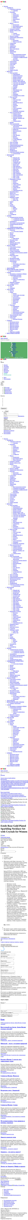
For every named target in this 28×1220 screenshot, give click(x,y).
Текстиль (12, 305)
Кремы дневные (17, 77)
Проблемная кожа (17, 75)
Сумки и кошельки (15, 251)
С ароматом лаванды (18, 220)
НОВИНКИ (13, 788)
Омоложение (16, 74)
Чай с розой (16, 177)
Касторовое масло (18, 26)
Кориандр (15, 183)
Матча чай (16, 165)
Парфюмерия (13, 150)
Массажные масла (18, 102)
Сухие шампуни (17, 139)
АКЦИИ (8, 788)
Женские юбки (14, 329)
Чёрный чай (16, 157)
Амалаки (15, 10)
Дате (2, 938)
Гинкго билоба (14, 70)
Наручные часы (14, 255)
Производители (8, 1206)
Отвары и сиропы (14, 29)
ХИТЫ (19, 788)
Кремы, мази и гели (15, 30)
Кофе (14, 207)
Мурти (12, 232)
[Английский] (8, 389)
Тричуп (15, 140)
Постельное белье (17, 313)
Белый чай (16, 160)
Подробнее (3, 1039)
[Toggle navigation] (1, 361)
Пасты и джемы (14, 36)
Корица (15, 189)
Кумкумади (16, 24)
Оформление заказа (9, 1201)
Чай (11, 156)
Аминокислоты (17, 276)
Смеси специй (17, 184)
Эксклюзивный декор (15, 315)
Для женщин (13, 63)
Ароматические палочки (16, 217)
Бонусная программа (9, 1203)
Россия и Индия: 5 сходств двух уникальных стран (11, 1060)
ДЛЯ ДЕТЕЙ (10, 285)
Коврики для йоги (15, 282)
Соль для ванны (17, 108)
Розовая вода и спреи (18, 95)
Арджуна (12, 67)
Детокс (12, 53)
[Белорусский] (8, 393)
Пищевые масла (14, 191)
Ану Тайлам (16, 34)
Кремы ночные (17, 78)
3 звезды (11, 942)
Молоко (15, 208)
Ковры (15, 293)
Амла (14, 13)
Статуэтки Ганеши (18, 231)
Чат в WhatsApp (5, 1181)
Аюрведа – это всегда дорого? (11, 1152)
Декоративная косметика (16, 145)
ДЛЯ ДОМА (10, 289)
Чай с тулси (16, 176)
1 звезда (21, 942)
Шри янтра (16, 238)
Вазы (14, 303)
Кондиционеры (17, 131)
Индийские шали (14, 258)
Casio (14, 256)
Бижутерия (13, 248)
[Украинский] (8, 391)
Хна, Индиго (16, 135)
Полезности (12, 938)
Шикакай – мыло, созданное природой (14, 1043)
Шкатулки (16, 300)
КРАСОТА (10, 71)
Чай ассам (15, 169)
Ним (14, 20)
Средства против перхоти (20, 128)
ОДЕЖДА (9, 320)
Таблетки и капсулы (15, 9)
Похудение (16, 60)
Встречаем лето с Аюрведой (10, 1090)
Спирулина (13, 43)
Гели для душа (17, 99)
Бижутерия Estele (14, 249)
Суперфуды (13, 214)
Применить (3, 408)
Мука (11, 213)
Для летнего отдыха (15, 247)
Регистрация (7, 379)
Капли (11, 31)
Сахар (11, 204)
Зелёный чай (16, 159)
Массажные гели (17, 89)
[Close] (9, 1210)
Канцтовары (13, 261)
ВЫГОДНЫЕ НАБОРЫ (13, 333)
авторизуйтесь (4, 847)
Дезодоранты (13, 148)
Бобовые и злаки (14, 197)
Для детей (12, 64)
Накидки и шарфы (15, 331)
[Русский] (6, 387)
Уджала (15, 33)
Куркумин (16, 40)
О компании (7, 1193)
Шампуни (15, 129)
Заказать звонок (5, 1184)
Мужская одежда (14, 322)
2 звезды (16, 942)
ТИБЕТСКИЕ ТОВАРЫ (12, 783)
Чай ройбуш (16, 172)
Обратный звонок (5, 837)
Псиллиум (16, 16)
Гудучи (12, 65)
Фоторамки (16, 299)
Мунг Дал (15, 200)
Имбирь (15, 17)
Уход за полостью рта (15, 112)
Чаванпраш (13, 51)
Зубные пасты (17, 114)
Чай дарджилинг (17, 167)
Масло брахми (17, 27)
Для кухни (13, 317)
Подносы (15, 302)
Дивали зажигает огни (8, 1137)
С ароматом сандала (18, 218)
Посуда (12, 290)
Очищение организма (19, 56)
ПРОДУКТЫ (10, 155)
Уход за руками (14, 142)
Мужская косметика (15, 146)
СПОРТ (9, 272)
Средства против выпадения (17, 126)
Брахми (12, 50)
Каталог (6, 6)
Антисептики (16, 153)
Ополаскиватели (17, 116)
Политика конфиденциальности (12, 1195)
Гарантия (6, 1192)
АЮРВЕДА (10, 7)
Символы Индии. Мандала (10, 1076)
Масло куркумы (17, 41)
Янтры (12, 237)
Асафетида (16, 22)
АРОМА (9, 215)
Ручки (14, 262)
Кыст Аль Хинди (14, 48)
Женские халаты (14, 324)
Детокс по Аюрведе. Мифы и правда (13, 1166)
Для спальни (13, 316)
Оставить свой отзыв (6, 945)
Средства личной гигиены (17, 152)
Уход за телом (13, 97)
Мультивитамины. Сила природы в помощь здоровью (13, 1122)
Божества (12, 230)
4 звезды (7, 942)
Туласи (12, 68)
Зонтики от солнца (15, 259)
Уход (11, 286)
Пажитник (16, 14)
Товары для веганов (15, 271)
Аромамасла (13, 221)
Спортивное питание (15, 275)
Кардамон (15, 186)
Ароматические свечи (16, 227)
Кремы (15, 104)
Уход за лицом (14, 73)
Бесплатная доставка (4, 780)
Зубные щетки (17, 121)
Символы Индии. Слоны (9, 1105)
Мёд (11, 203)
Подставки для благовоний (17, 223)
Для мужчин (13, 61)
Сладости (12, 196)
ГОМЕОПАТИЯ (13, 782)
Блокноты (15, 266)
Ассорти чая (16, 163)
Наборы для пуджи (15, 242)
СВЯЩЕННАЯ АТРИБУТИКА (15, 228)
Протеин (15, 278)
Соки (14, 210)
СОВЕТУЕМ (24, 788)
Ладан (11, 225)
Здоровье (12, 288)
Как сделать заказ (8, 1189)
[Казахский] (7, 390)
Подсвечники (16, 298)
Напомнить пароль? (9, 430)
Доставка (6, 1190)
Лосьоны (15, 105)
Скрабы (15, 87)
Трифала (12, 44)
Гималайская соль (17, 190)
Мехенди (12, 149)
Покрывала (16, 306)
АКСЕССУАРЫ (11, 245)
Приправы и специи (15, 179)
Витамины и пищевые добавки (18, 273)
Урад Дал (15, 198)
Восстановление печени (19, 54)
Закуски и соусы (14, 194)
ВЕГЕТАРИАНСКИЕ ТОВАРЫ (15, 269)
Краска (15, 136)
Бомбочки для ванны (18, 111)
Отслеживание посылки (10, 1200)
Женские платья (14, 323)
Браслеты (12, 241)
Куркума (12, 39)
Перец (14, 181)
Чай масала (16, 170)
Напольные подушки (18, 312)
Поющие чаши (14, 240)
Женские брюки (14, 327)
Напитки (12, 206)
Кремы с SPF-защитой (19, 81)
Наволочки (16, 310)
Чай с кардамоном (18, 174)
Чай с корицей (17, 173)
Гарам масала (16, 187)
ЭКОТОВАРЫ (11, 268)
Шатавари (12, 47)
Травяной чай (16, 162)
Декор (11, 292)
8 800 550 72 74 (5, 1182)
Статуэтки (16, 296)
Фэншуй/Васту (14, 244)
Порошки (12, 12)
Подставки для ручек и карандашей (19, 264)
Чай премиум (16, 166)
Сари (11, 330)
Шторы (15, 309)
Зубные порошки (17, 115)
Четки (11, 234)
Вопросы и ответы (9, 1204)
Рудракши (12, 235)
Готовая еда (13, 211)
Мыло (14, 98)
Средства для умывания (19, 82)
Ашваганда (13, 46)
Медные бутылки (17, 319)
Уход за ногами (14, 143)
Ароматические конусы (16, 224)
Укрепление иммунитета (16, 37)
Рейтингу (6, 938)
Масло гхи (13, 193)
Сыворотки (16, 91)
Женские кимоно (14, 326)
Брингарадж (16, 19)
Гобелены (15, 307)
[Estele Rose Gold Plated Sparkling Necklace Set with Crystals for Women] (14, 806)
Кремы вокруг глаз (18, 80)
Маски (15, 88)
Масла (11, 23)
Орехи (11, 201)
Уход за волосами (14, 123)
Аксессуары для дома (18, 295)
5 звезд (3, 942)
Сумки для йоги (14, 283)
